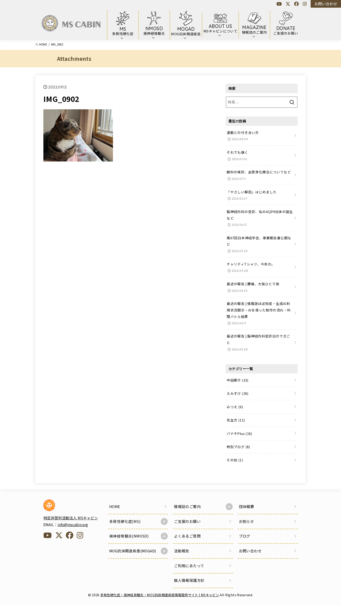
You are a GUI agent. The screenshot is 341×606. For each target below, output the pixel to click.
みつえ (235, 406)
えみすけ (237, 393)
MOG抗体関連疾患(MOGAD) (132, 551)
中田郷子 (237, 380)
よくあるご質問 (187, 536)
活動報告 (181, 551)
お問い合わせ (325, 3)
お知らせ (246, 521)
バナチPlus (239, 433)
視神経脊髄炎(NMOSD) (129, 536)
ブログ (244, 536)
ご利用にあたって (189, 565)
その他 (235, 460)
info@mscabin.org (73, 524)
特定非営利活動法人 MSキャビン (70, 518)
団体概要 (246, 506)
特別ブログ (238, 446)
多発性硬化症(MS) (125, 521)
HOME (114, 506)
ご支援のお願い (187, 521)
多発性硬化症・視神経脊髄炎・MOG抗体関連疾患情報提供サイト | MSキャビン (159, 594)
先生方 (236, 420)
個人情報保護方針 (189, 580)
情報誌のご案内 (187, 506)
